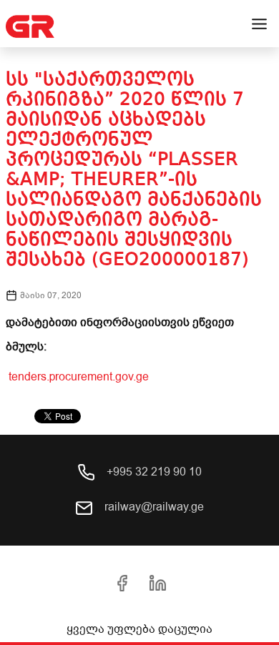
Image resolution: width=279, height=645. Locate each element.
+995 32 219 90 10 (153, 472)
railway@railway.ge (153, 507)
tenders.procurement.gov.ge (77, 377)
